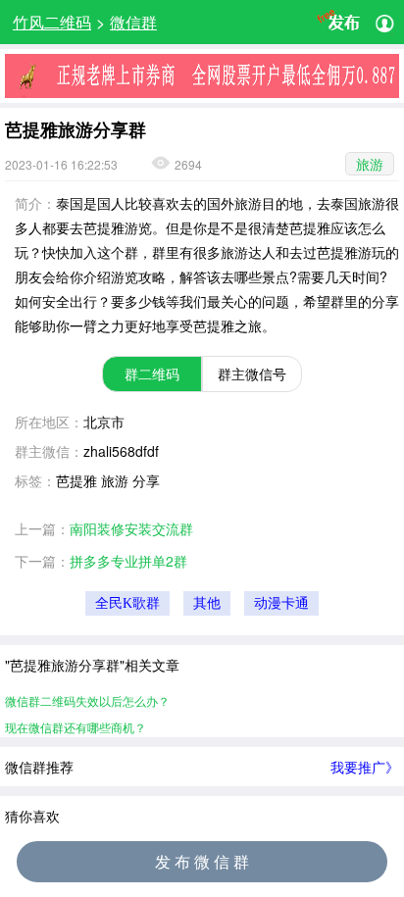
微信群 (133, 22)
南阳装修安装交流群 (131, 528)
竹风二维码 (52, 22)
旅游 (369, 164)
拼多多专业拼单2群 (128, 561)
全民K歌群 (127, 603)
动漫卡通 (281, 603)
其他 (207, 603)
